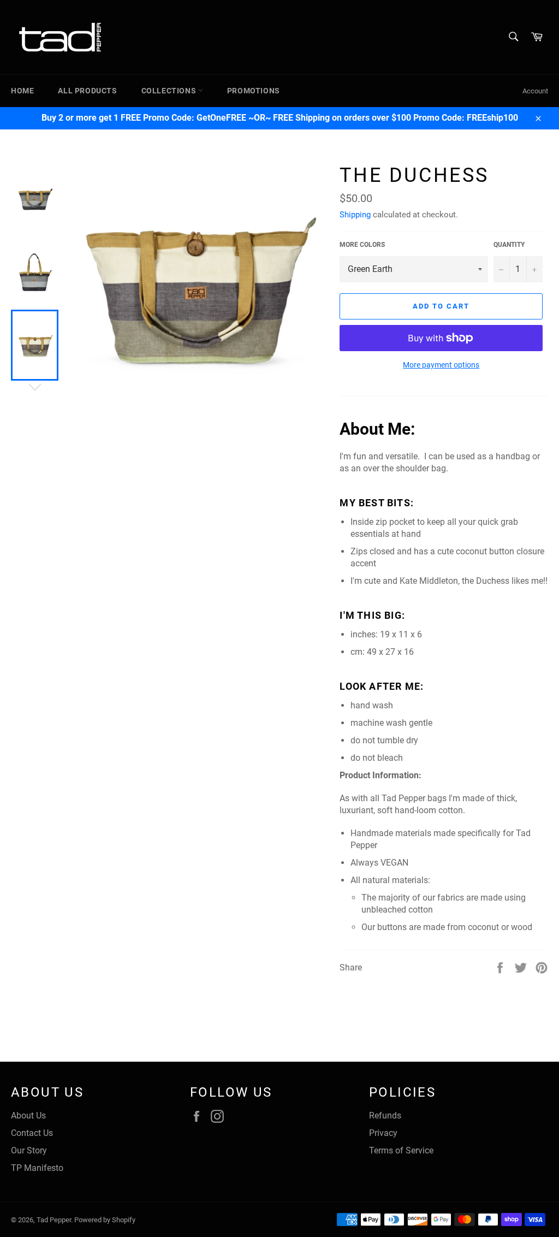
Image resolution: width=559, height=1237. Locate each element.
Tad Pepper (54, 1220)
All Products (87, 90)
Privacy (383, 1133)
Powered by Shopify (104, 1220)
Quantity (509, 244)
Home (22, 90)
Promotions (253, 90)
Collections (169, 90)
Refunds (385, 1115)
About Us (28, 1115)
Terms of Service (401, 1150)
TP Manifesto (37, 1168)
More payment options (441, 364)
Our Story (29, 1150)
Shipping (355, 215)
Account (535, 91)
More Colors (362, 244)
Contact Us (32, 1133)
